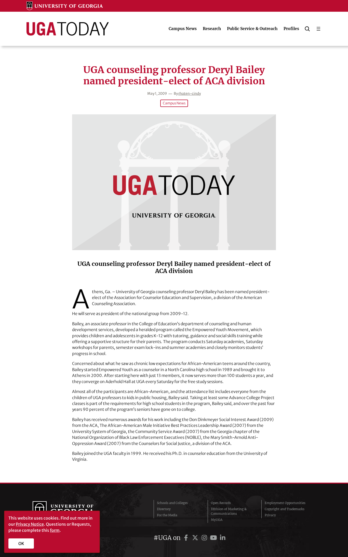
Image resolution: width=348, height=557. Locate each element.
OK (21, 543)
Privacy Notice (30, 524)
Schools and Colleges (172, 503)
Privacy (270, 515)
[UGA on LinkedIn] (222, 538)
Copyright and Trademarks (284, 509)
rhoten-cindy (189, 93)
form (55, 530)
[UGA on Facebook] (186, 538)
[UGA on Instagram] (205, 538)
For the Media (167, 515)
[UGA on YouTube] (214, 538)
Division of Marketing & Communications (229, 511)
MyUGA (216, 520)
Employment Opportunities (285, 503)
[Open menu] (318, 29)
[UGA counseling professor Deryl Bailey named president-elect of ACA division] (174, 182)
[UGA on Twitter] (195, 538)
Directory (164, 509)
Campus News (174, 103)
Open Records (221, 503)
